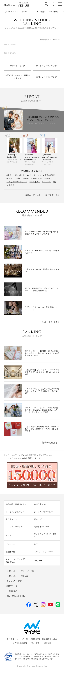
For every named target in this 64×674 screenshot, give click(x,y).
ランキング (26, 12)
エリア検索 (40, 12)
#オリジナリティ (34, 175)
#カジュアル (36, 178)
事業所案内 (35, 639)
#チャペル (46, 182)
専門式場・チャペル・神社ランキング (17, 76)
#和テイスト (35, 182)
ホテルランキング (17, 66)
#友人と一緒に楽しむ (16, 175)
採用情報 (47, 643)
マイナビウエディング (13, 455)
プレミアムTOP (11, 12)
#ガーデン (48, 178)
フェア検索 (53, 12)
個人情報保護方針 (20, 643)
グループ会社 (35, 643)
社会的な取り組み (49, 639)
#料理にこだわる (21, 178)
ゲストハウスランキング (46, 66)
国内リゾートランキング (46, 77)
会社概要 (10, 639)
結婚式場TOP (30, 455)
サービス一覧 (22, 639)
